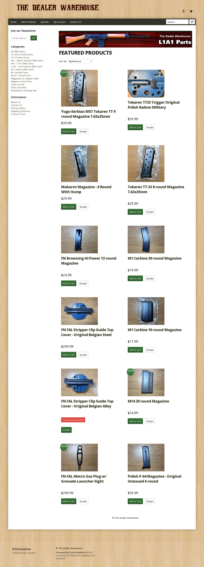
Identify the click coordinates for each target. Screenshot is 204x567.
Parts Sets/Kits (19, 87)
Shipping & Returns (20, 111)
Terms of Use (18, 114)
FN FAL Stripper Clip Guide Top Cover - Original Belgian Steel (87, 332)
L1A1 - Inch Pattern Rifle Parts (26, 66)
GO (33, 38)
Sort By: (63, 61)
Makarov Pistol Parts (21, 81)
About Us (15, 102)
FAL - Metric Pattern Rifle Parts (27, 60)
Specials (45, 21)
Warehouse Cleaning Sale (24, 90)
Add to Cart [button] (69, 131)
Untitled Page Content (23, 552)
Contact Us (75, 21)
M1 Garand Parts (20, 72)
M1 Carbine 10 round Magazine (154, 329)
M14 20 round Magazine (148, 401)
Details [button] (83, 131)
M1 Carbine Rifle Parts (22, 69)
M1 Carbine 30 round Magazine (154, 258)
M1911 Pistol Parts (21, 75)
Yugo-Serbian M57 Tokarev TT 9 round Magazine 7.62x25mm (88, 114)
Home (13, 21)
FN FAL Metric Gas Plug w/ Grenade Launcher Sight (83, 479)
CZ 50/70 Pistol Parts (22, 54)
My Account (59, 21)
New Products (28, 21)
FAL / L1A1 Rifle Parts (22, 63)
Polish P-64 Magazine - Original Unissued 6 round (154, 479)
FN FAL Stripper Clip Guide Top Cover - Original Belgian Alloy (87, 404)
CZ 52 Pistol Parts (20, 57)
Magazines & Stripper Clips (25, 78)
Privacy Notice (18, 108)
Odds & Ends (17, 84)
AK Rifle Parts (18, 51)
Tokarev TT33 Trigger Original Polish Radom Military (154, 105)
